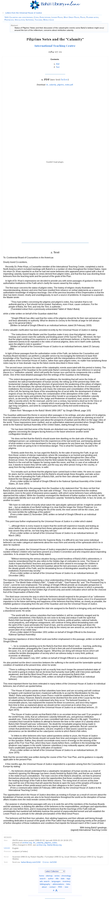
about (44, 887)
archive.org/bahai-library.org (49, 845)
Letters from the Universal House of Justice (23, 13)
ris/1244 (53, 862)
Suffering (30, 20)
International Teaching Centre (55, 45)
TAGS (6, 17)
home (41, 876)
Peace (82, 17)
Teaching (38, 20)
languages (56, 881)
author (51, 878)
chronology (66, 876)
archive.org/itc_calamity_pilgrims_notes (39, 843)
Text (57, 67)
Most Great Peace (71, 17)
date (63, 878)
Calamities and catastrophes (21, 17)
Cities (36, 17)
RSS (60, 887)
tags (68, 878)
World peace (48, 20)
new (66, 887)
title (57, 878)
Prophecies (9, 20)
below (64, 79)
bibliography (45, 884)
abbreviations (58, 884)
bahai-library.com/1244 (31, 862)
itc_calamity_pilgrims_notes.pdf (59, 85)
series (57, 876)
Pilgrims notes (92, 17)
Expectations (45, 17)
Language (7, 848)
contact (52, 887)
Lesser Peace (57, 17)
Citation (46, 862)
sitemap (49, 876)
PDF (58, 64)
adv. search (45, 881)
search (42, 878)
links (68, 884)
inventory (66, 881)
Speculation (20, 20)
